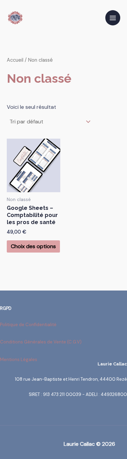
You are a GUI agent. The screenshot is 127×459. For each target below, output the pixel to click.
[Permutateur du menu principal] (112, 17)
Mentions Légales (18, 359)
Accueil (15, 60)
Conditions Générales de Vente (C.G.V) (41, 342)
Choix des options (33, 246)
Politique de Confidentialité (28, 324)
